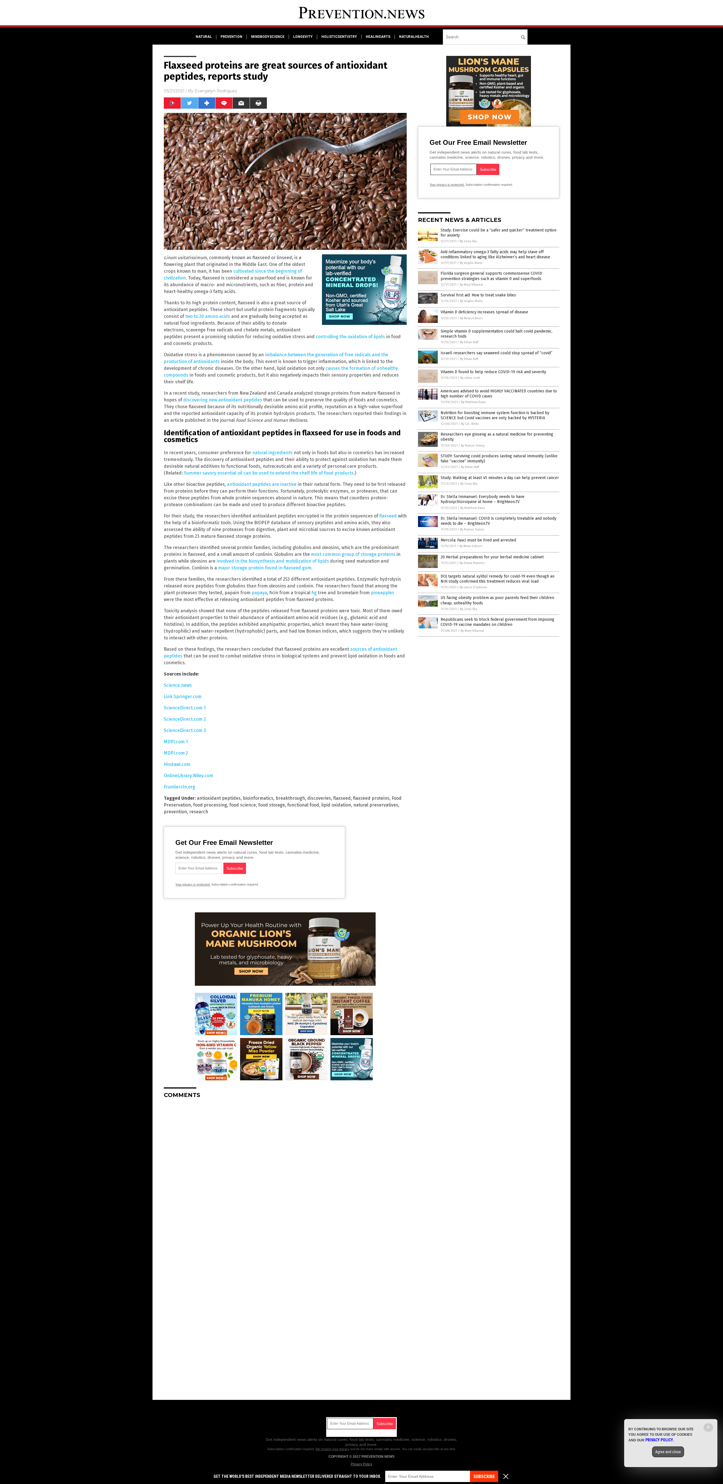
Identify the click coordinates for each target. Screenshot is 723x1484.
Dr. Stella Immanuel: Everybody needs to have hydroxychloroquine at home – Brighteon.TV (482, 499)
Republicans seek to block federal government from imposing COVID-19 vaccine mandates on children (497, 622)
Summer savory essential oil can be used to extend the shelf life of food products (269, 473)
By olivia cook (470, 378)
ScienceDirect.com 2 (185, 719)
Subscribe (484, 1476)
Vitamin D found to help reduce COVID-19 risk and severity (493, 372)
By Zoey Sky (468, 241)
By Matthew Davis (473, 402)
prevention (231, 37)
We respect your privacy (332, 1449)
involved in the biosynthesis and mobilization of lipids (273, 561)
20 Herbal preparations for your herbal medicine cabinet (492, 557)
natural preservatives (375, 805)
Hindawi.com (177, 764)
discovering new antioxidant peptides (222, 400)
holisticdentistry (339, 37)
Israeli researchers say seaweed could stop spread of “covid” (496, 353)
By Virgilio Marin (471, 263)
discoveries (319, 798)
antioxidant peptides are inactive (262, 484)
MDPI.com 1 (176, 741)
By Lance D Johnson (473, 587)
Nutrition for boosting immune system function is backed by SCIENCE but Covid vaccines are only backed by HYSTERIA (495, 415)
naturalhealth (414, 37)
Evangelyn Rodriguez (216, 90)
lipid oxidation (336, 805)
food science (242, 805)
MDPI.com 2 (176, 753)
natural (204, 37)
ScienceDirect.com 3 (185, 730)
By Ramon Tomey (473, 445)
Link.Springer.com (183, 696)
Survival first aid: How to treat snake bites (478, 295)
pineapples (382, 592)
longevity (303, 37)
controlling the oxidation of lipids (350, 336)
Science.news (178, 685)
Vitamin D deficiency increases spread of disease (484, 312)
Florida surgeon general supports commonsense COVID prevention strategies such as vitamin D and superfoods (491, 276)
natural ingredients (272, 452)
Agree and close (668, 1452)
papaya (259, 592)
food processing (210, 805)
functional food (303, 805)
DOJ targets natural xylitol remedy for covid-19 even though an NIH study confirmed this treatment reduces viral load (497, 579)
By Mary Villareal (471, 285)
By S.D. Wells (470, 424)
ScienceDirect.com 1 (185, 708)
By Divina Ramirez (472, 563)
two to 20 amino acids (207, 316)
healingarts (378, 37)
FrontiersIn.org (179, 787)
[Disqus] (285, 1173)
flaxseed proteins (371, 798)
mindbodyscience (267, 37)
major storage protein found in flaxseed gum (264, 568)
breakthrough (290, 798)
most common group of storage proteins (353, 554)
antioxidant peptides (219, 798)
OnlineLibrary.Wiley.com (188, 775)
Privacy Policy (361, 1464)
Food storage (271, 805)
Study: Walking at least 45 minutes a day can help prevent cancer (500, 477)
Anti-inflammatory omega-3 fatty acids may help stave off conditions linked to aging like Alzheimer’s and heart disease (495, 254)
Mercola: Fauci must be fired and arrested (478, 540)
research (198, 811)
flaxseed (388, 516)
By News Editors (471, 318)
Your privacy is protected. (192, 884)
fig (314, 592)
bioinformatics (258, 798)
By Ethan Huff (469, 342)
